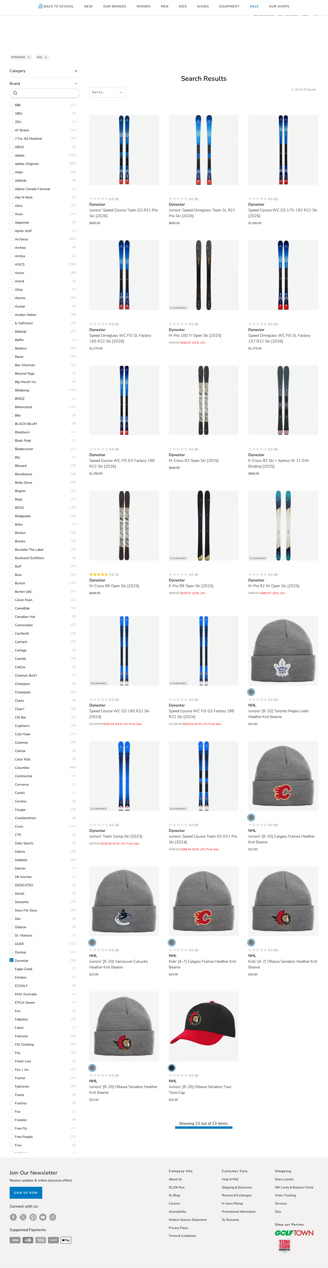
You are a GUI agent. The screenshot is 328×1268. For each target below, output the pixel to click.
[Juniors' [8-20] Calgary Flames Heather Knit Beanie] (283, 776)
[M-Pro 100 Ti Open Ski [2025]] (204, 275)
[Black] (172, 1068)
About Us (175, 1179)
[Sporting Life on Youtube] (43, 1217)
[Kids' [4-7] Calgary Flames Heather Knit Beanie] (204, 901)
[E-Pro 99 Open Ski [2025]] (204, 525)
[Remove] (28, 57)
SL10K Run (176, 1187)
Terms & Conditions (182, 1236)
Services (281, 1203)
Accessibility (177, 1212)
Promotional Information (238, 1212)
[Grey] (251, 692)
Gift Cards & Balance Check (294, 1187)
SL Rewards (230, 1220)
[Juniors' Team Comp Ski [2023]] (124, 776)
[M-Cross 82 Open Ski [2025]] (204, 400)
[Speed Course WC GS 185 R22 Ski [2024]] (124, 651)
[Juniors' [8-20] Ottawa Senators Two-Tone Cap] (204, 1026)
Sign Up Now (26, 1193)
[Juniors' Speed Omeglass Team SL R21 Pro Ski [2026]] (204, 150)
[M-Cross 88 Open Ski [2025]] (124, 525)
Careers (174, 1203)
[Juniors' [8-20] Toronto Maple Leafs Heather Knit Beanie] (283, 651)
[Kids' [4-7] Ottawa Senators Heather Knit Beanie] (283, 901)
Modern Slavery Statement (188, 1220)
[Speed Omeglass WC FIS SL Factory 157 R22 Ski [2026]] (283, 275)
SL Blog (174, 1195)
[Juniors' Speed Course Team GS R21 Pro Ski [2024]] (204, 776)
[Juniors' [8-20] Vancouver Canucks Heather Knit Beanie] (124, 901)
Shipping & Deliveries (237, 1187)
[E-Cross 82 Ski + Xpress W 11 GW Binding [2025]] (283, 400)
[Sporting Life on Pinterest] (33, 1217)
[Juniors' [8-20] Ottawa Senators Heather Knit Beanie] (124, 1026)
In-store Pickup (232, 1203)
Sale (278, 1212)
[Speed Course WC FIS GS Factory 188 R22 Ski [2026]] (124, 400)
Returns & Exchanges (237, 1195)
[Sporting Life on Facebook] (13, 1217)
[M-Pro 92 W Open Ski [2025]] (283, 525)
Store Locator (284, 1179)
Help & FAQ (230, 1179)
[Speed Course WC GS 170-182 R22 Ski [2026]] (283, 150)
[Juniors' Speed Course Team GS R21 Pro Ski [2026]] (124, 150)
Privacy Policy (178, 1228)
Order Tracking (285, 1195)
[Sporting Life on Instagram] (52, 1217)
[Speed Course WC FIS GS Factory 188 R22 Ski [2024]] (204, 651)
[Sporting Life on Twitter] (23, 1217)
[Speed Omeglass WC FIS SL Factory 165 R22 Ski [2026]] (124, 275)
